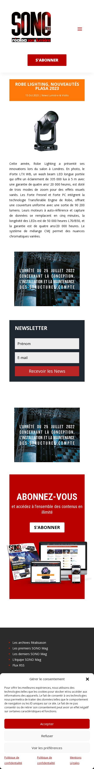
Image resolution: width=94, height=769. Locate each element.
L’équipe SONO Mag (26, 659)
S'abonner (47, 527)
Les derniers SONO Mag (29, 654)
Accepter (47, 724)
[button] (87, 679)
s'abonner (47, 60)
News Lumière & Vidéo (55, 95)
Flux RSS (18, 665)
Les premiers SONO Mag (30, 648)
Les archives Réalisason (29, 642)
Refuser (47, 736)
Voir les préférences (47, 748)
